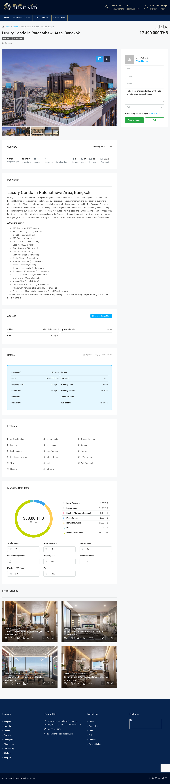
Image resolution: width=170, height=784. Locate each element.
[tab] (99, 59)
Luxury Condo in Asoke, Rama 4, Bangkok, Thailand (29, 631)
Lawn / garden (52, 451)
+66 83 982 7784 (120, 5)
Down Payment (50, 543)
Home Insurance (87, 555)
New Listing (77, 628)
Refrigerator (51, 469)
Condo (15, 27)
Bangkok (7, 722)
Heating (13, 469)
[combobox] (144, 107)
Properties (17, 18)
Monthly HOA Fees (15, 568)
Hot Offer (18, 38)
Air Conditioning (17, 439)
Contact (45, 18)
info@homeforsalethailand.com (125, 9)
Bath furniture (16, 451)
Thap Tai (7, 758)
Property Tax (49, 555)
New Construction (79, 674)
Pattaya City (9, 749)
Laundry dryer (52, 445)
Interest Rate (85, 543)
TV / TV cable (87, 457)
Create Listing (59, 18)
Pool (48, 463)
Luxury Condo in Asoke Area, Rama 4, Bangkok (86, 677)
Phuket (7, 731)
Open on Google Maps (102, 316)
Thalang (7, 753)
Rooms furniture (88, 439)
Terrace (84, 451)
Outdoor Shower (53, 457)
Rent (28, 18)
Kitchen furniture (53, 439)
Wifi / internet (87, 463)
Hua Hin (7, 726)
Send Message (134, 120)
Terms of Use (155, 113)
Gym (12, 463)
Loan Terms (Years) (16, 555)
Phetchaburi (9, 744)
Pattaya (7, 735)
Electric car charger (18, 457)
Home (6, 18)
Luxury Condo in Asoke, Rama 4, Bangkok (83, 631)
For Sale (6, 38)
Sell (36, 18)
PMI (45, 568)
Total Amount (13, 543)
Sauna (84, 445)
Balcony (13, 445)
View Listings (142, 61)
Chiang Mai (9, 740)
